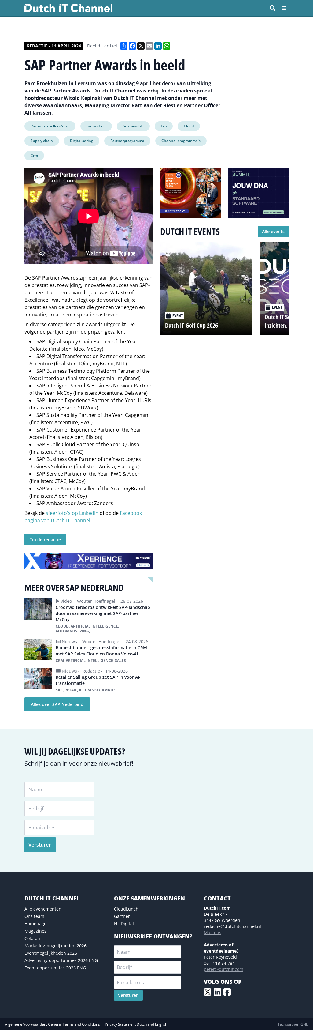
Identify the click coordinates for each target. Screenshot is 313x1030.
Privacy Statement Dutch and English (136, 1024)
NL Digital (124, 923)
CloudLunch (126, 909)
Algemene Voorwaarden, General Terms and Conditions (53, 1024)
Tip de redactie (45, 539)
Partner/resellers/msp (50, 126)
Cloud (189, 126)
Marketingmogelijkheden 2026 (55, 946)
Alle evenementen (42, 909)
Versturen (40, 844)
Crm (34, 155)
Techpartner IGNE (293, 1024)
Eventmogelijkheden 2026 (50, 953)
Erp (164, 126)
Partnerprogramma (127, 140)
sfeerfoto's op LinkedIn (72, 513)
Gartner (122, 916)
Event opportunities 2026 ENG (55, 968)
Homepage (35, 923)
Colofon (32, 938)
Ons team (34, 916)
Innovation (96, 126)
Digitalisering (81, 140)
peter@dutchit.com (223, 969)
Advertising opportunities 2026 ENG (61, 960)
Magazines (35, 931)
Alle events (273, 231)
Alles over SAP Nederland (57, 704)
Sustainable (133, 126)
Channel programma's (181, 140)
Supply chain (42, 140)
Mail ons (212, 932)
